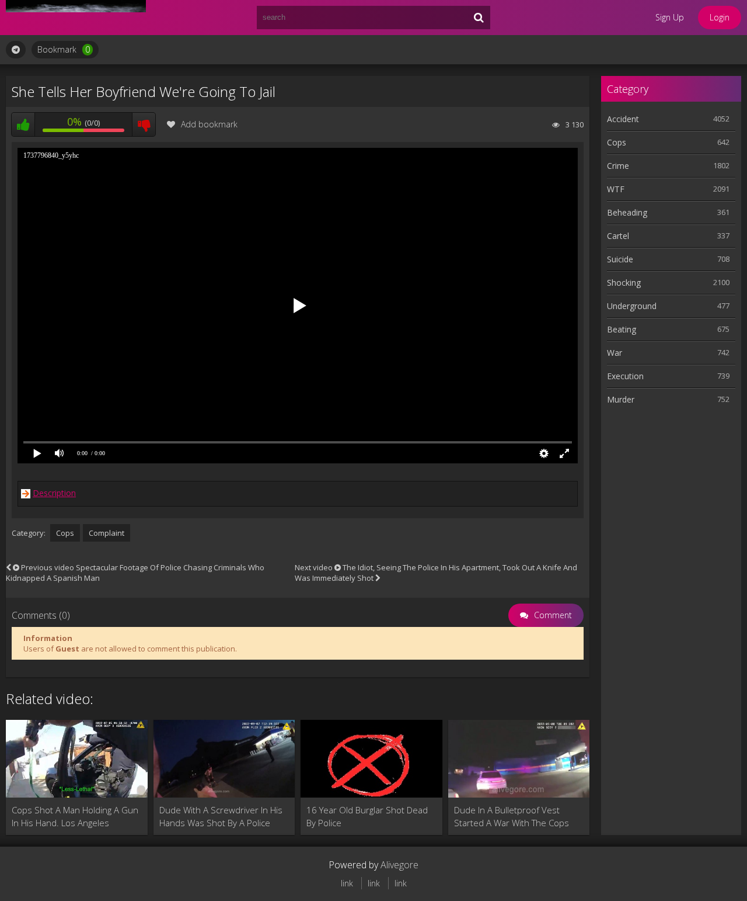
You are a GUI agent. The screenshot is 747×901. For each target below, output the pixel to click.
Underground (632, 305)
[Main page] (76, 17)
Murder (620, 399)
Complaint (106, 533)
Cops (65, 533)
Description (54, 492)
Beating (621, 329)
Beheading (627, 212)
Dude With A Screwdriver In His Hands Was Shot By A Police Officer (220, 816)
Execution (625, 376)
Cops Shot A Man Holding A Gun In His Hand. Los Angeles (75, 816)
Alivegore (399, 864)
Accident (623, 118)
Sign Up (669, 17)
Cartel (618, 235)
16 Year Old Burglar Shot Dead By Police (367, 816)
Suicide (620, 259)
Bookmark (63, 49)
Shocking (624, 282)
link (347, 883)
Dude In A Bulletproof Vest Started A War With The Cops (511, 816)
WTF (615, 189)
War (614, 352)
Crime (618, 165)
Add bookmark (209, 124)
